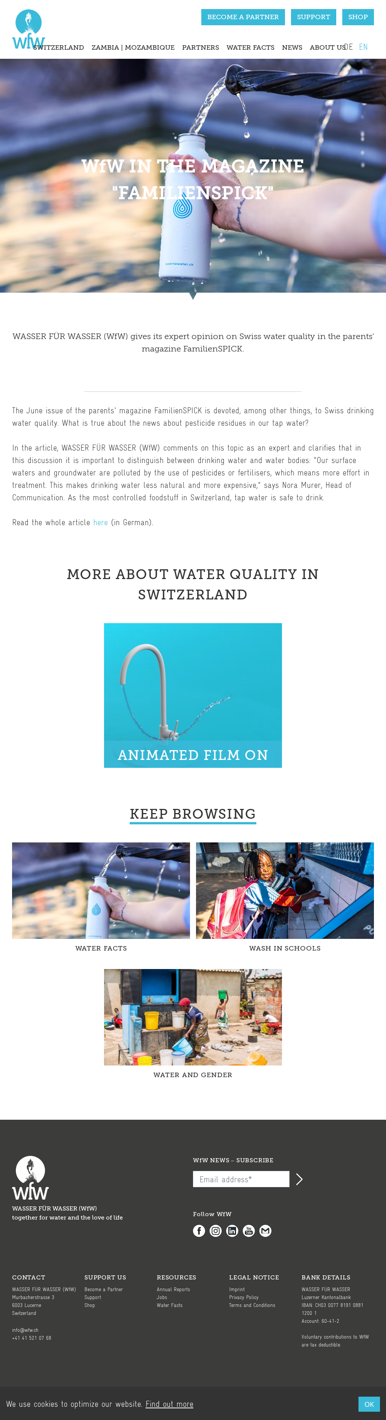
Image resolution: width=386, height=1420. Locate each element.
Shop (89, 1305)
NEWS (292, 47)
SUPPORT (313, 17)
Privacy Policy (244, 1297)
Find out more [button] (169, 1404)
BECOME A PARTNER (243, 17)
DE (348, 46)
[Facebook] (201, 1231)
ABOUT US (328, 47)
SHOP (358, 17)
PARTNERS (200, 47)
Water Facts (169, 1305)
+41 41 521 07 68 (31, 1337)
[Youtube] (251, 1231)
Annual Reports (173, 1289)
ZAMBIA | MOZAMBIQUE (133, 47)
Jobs (162, 1297)
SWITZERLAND (58, 47)
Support (92, 1297)
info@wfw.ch (25, 1330)
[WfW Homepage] (27, 32)
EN (363, 46)
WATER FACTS (250, 47)
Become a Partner (103, 1289)
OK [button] (369, 1404)
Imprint (237, 1289)
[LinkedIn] (234, 1231)
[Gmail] (267, 1231)
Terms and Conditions (252, 1305)
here (100, 522)
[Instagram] (218, 1231)
